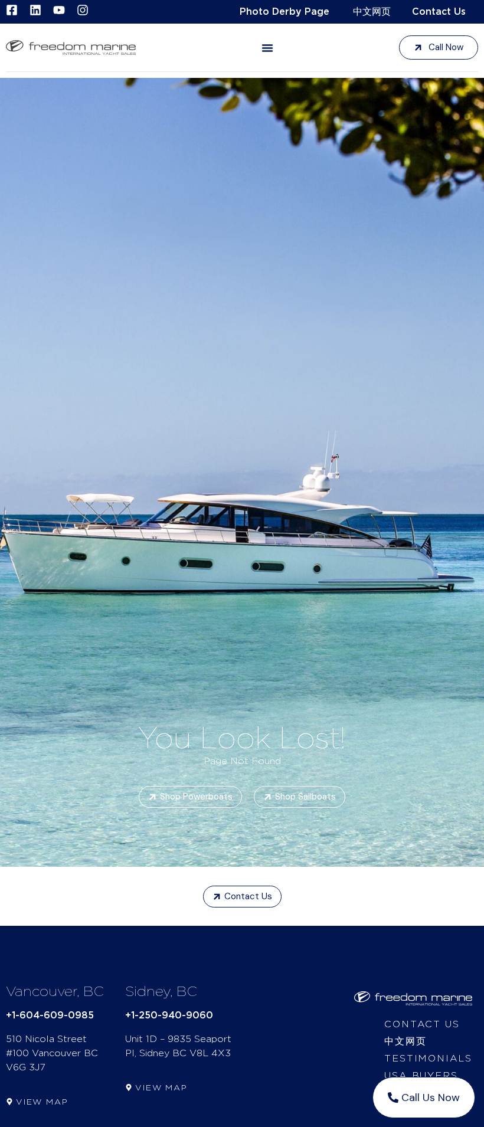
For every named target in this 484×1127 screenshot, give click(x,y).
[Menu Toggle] (267, 48)
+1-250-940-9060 (169, 1015)
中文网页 (372, 12)
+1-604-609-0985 (50, 1015)
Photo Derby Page (284, 12)
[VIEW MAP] (9, 1101)
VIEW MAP (42, 1102)
